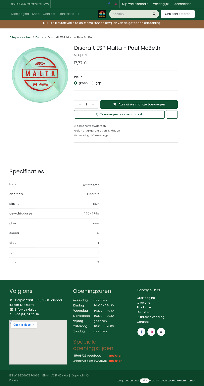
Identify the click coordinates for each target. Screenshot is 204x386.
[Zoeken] (154, 14)
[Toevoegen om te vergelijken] (172, 114)
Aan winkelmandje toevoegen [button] (141, 104)
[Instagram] (116, 4)
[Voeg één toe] (94, 104)
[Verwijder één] (78, 104)
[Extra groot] (161, 332)
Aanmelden (182, 4)
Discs (39, 37)
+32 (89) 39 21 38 (27, 314)
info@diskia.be (25, 309)
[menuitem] (19, 14)
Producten (145, 307)
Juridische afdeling (150, 317)
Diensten (143, 312)
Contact (143, 321)
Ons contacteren (177, 14)
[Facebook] (109, 4)
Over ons (143, 302)
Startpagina (146, 297)
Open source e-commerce (177, 380)
